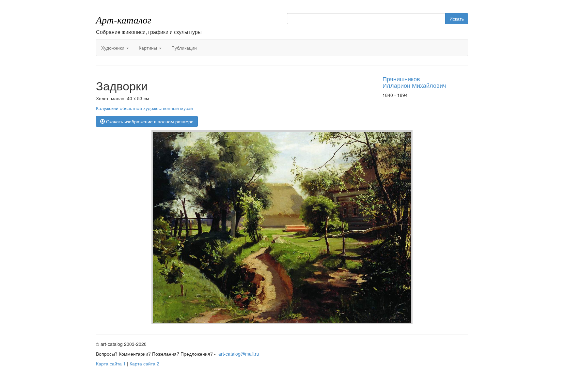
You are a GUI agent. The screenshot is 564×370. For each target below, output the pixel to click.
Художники (113, 47)
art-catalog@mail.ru (238, 353)
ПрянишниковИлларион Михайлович (414, 81)
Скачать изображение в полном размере (149, 121)
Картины (148, 47)
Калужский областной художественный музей (144, 108)
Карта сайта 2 (144, 363)
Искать (456, 18)
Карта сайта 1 (111, 363)
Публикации (184, 47)
